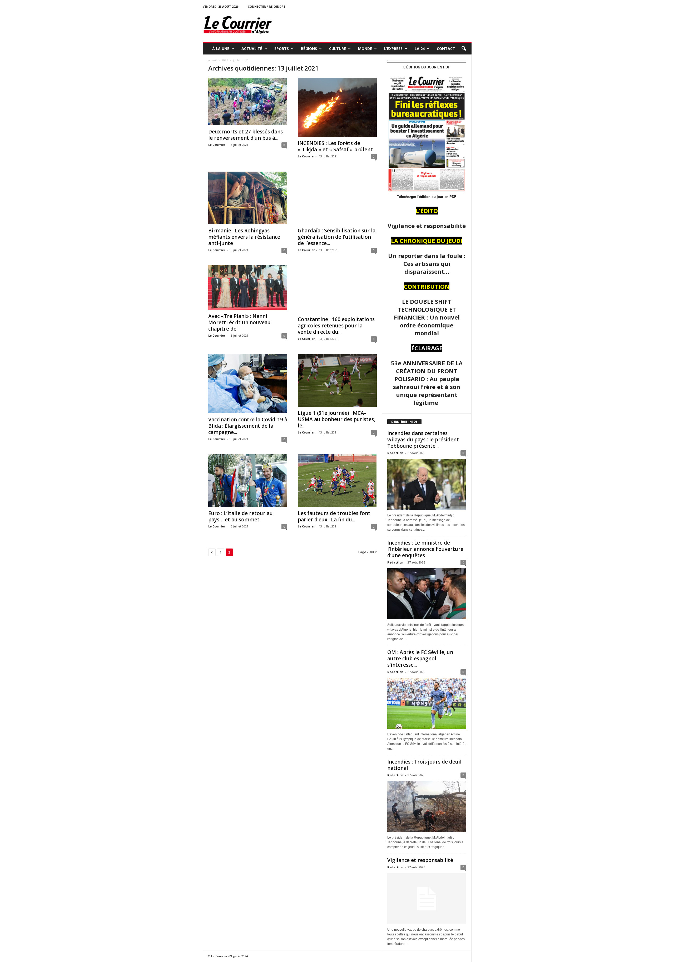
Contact (446, 48)
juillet (236, 60)
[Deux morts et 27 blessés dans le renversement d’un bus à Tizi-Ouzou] (247, 101)
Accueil (212, 60)
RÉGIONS (309, 48)
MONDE (365, 48)
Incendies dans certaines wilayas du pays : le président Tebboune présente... (423, 439)
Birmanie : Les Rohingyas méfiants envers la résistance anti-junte (244, 237)
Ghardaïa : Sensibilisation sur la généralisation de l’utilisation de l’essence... (336, 237)
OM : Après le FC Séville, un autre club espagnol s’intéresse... (420, 658)
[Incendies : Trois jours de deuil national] (426, 806)
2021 (225, 60)
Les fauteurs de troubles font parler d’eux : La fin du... (334, 516)
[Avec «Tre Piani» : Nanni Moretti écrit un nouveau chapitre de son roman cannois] (247, 287)
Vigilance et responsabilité (420, 860)
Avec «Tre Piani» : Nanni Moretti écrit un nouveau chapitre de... (239, 322)
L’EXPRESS (393, 48)
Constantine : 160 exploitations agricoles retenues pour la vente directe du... (336, 325)
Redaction (395, 453)
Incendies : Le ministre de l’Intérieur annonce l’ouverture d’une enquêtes (425, 549)
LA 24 (420, 48)
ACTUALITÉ (251, 48)
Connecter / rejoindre (266, 6)
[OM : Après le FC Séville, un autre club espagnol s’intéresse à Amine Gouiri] (426, 703)
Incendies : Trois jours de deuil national (424, 764)
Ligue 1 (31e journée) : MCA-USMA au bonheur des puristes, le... (336, 419)
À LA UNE (220, 48)
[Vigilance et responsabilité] (426, 898)
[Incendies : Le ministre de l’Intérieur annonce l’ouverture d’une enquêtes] (426, 593)
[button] (463, 48)
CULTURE (337, 48)
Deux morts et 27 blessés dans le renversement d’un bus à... (245, 134)
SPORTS (281, 48)
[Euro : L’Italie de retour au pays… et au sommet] (247, 480)
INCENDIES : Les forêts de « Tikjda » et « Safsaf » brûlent (335, 146)
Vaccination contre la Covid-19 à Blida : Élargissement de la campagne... (247, 426)
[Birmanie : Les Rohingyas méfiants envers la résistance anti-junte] (247, 198)
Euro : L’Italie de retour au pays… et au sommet (240, 516)
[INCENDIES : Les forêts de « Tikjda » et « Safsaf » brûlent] (337, 107)
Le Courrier (216, 145)
